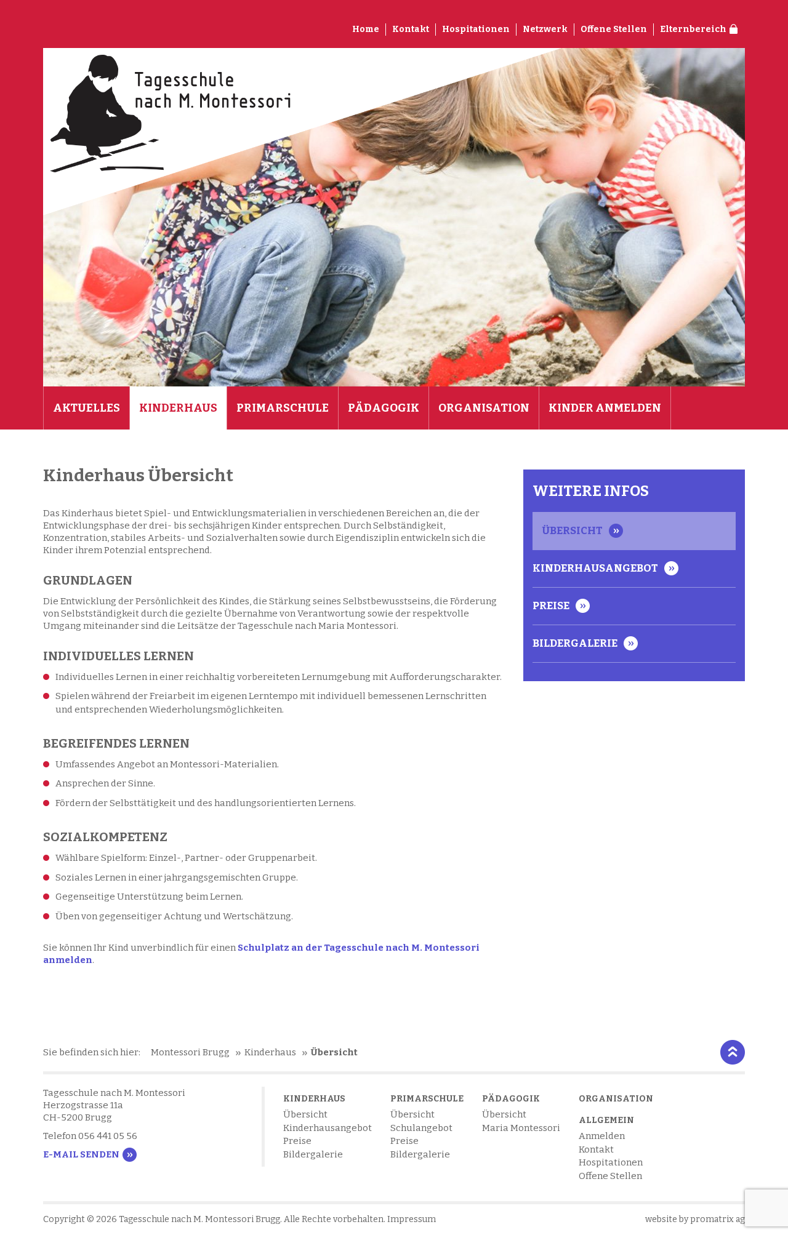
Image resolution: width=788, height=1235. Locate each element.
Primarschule (282, 408)
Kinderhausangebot (595, 568)
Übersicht (572, 530)
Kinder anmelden (605, 408)
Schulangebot (421, 1127)
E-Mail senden (81, 1154)
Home (365, 29)
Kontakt (410, 29)
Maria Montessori (521, 1127)
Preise (551, 605)
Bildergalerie (575, 643)
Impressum (411, 1219)
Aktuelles (86, 408)
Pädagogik (383, 408)
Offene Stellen (614, 29)
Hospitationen (476, 29)
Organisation (483, 408)
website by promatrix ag (695, 1219)
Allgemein (606, 1120)
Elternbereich (693, 29)
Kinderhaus (178, 408)
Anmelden (602, 1135)
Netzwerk (545, 29)
